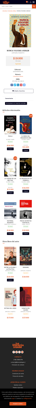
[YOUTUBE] (22, 352)
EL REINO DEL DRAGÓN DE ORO (25, 137)
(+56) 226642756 (18, 359)
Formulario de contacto (18, 365)
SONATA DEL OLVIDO (26, 309)
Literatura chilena (12, 11)
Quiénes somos (18, 385)
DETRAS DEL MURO (10, 308)
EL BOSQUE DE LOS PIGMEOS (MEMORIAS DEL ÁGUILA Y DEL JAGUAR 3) (26, 179)
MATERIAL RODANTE (10, 221)
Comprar (10, 149)
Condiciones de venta (18, 373)
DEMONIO (26, 267)
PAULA (10, 136)
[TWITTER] (16, 352)
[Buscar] (34, 6)
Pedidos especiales (18, 387)
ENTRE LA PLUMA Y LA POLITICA (10, 268)
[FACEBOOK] (13, 352)
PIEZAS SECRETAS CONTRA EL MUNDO (25, 221)
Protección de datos (18, 376)
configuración (27, 398)
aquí (13, 398)
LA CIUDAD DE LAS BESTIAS (10, 179)
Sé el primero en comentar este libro (16, 103)
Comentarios (9, 98)
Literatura (5, 11)
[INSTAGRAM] (19, 352)
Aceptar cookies (18, 404)
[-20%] (26, 124)
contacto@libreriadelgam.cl (18, 362)
